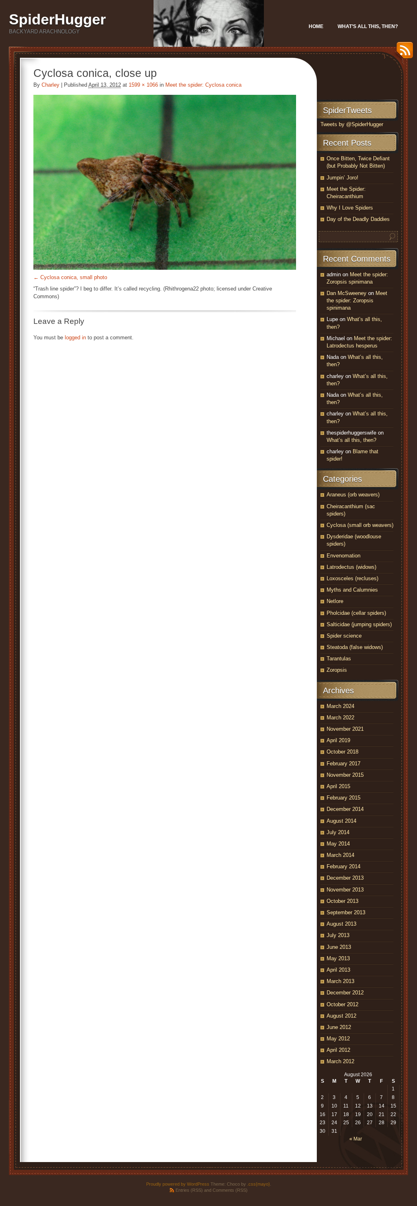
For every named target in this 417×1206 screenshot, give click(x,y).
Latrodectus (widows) (351, 567)
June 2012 (339, 1027)
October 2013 (342, 901)
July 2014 (338, 832)
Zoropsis (337, 670)
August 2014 (341, 821)
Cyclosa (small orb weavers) (360, 525)
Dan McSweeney (347, 293)
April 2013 (338, 970)
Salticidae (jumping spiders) (359, 624)
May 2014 (338, 844)
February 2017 (343, 763)
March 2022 (340, 717)
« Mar (355, 1139)
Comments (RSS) (230, 1190)
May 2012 (338, 1039)
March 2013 (340, 981)
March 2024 (340, 706)
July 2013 (338, 935)
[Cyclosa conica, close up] (164, 182)
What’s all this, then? (368, 26)
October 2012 (342, 1004)
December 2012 (345, 993)
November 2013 (345, 890)
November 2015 (345, 775)
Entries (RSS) (189, 1190)
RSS (403, 53)
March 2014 (340, 855)
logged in (75, 337)
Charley (50, 85)
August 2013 (341, 924)
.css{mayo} (258, 1184)
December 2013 (345, 878)
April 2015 (338, 786)
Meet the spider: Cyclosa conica (203, 85)
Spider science (344, 636)
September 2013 (346, 912)
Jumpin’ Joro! (342, 178)
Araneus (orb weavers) (353, 495)
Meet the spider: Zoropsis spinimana (357, 300)
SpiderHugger (57, 19)
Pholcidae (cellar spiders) (356, 613)
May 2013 (338, 958)
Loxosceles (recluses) (352, 578)
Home (316, 26)
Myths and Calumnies (352, 590)
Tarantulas (339, 658)
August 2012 (341, 1016)
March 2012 (340, 1061)
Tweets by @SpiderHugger (351, 124)
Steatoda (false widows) (355, 647)
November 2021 (345, 729)
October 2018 (342, 752)
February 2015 (343, 798)
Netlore (335, 601)
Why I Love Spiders (350, 208)
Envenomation (343, 556)
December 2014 (345, 809)
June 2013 (339, 947)
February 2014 (343, 866)
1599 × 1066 (143, 85)
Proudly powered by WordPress (177, 1184)
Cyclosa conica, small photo (73, 277)
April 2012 (338, 1050)
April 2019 (338, 740)
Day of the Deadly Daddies (358, 219)
